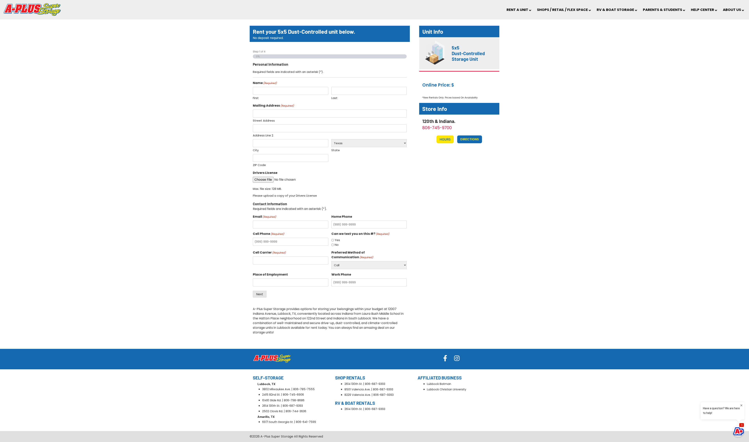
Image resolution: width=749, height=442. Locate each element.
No (337, 245)
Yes (337, 240)
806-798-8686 (294, 400)
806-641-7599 (306, 422)
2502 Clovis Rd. (272, 411)
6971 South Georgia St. (277, 422)
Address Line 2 (263, 135)
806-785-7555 (304, 389)
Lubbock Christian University (446, 389)
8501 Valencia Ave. (357, 389)
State (335, 150)
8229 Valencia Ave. (357, 395)
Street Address (264, 120)
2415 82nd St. (271, 395)
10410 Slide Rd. (271, 400)
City (256, 150)
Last (334, 98)
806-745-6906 (293, 395)
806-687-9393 (293, 406)
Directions (469, 139)
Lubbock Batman (439, 384)
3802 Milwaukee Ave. (276, 389)
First (256, 98)
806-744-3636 (296, 411)
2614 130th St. (271, 406)
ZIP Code (259, 165)
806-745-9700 (437, 128)
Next (259, 294)
